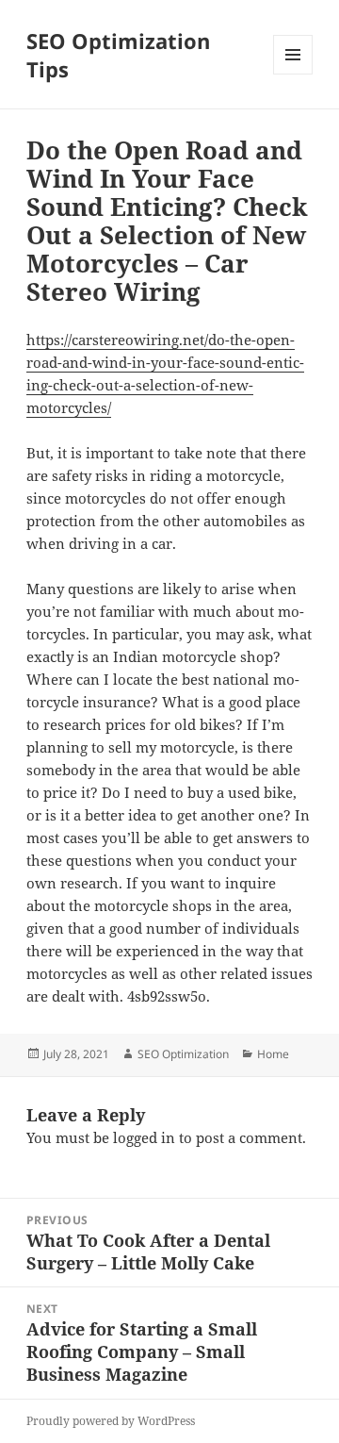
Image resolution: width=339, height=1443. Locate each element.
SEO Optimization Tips (118, 54)
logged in (144, 1137)
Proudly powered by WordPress (110, 1421)
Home (273, 1054)
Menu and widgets (293, 74)
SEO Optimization (183, 1054)
